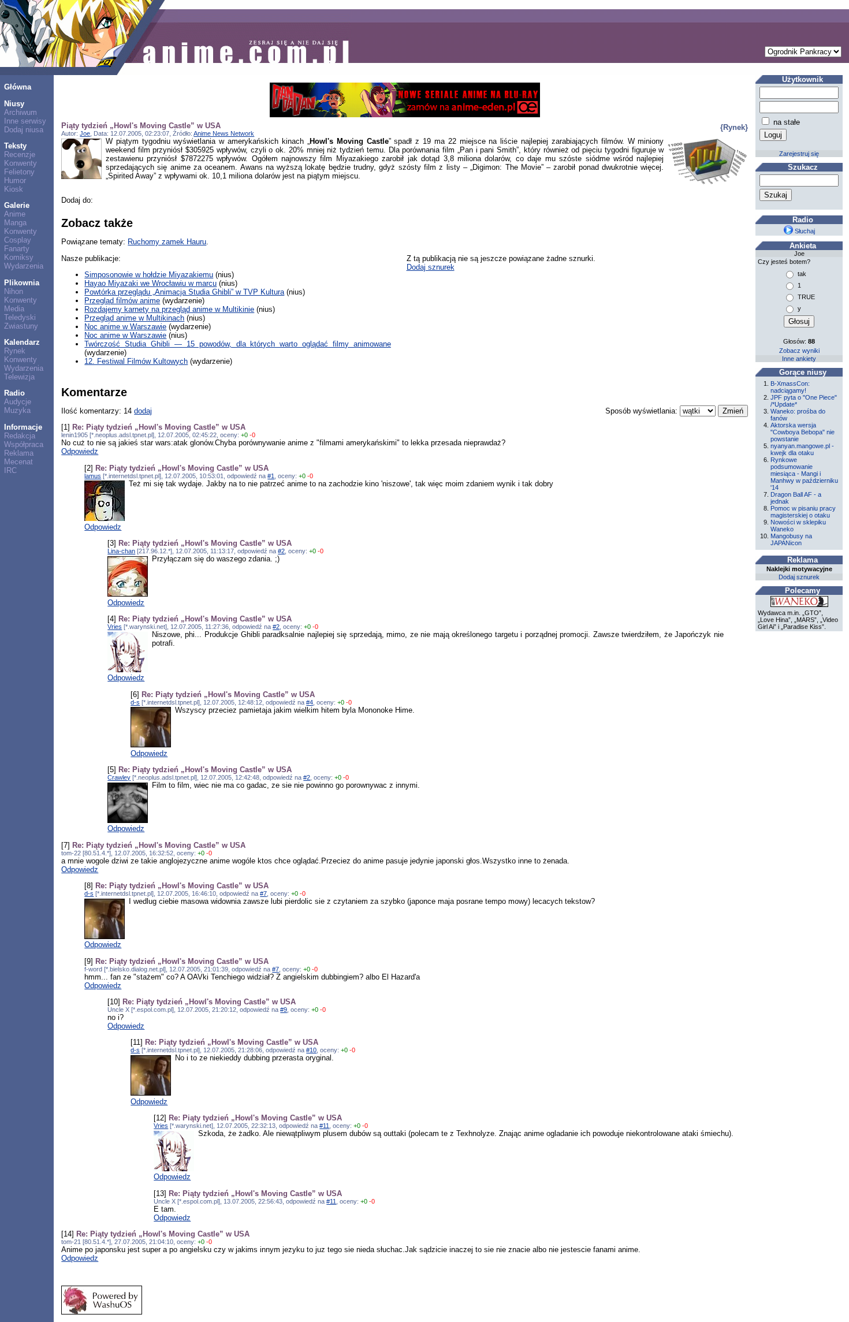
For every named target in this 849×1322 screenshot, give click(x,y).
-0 (252, 434)
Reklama (18, 453)
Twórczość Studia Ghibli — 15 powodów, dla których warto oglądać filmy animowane (237, 344)
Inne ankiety (799, 358)
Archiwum (20, 112)
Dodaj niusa (23, 129)
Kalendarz (22, 342)
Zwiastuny (21, 326)
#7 (263, 893)
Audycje (17, 401)
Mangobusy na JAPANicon (791, 539)
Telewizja (19, 377)
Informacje (23, 427)
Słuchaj (804, 231)
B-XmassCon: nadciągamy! (790, 387)
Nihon (13, 291)
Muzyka (17, 410)
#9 (283, 1009)
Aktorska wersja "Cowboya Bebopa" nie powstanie (802, 432)
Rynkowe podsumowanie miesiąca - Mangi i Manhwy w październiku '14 (804, 473)
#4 (309, 702)
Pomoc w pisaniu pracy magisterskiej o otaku (803, 512)
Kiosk (13, 189)
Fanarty (16, 248)
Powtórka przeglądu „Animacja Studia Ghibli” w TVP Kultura (184, 292)
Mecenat (18, 461)
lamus (92, 475)
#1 (270, 475)
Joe (85, 133)
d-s (135, 702)
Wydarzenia (23, 266)
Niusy (14, 103)
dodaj (143, 411)
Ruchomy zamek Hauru (167, 241)
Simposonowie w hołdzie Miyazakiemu (148, 274)
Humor (15, 180)
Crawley (119, 777)
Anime (14, 214)
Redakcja (19, 435)
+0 (244, 434)
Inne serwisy (25, 121)
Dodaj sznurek (431, 267)
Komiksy (18, 257)
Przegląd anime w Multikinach (134, 318)
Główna (17, 87)
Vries (114, 626)
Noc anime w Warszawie (125, 326)
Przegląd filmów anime (122, 300)
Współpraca (23, 444)
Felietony (19, 171)
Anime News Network (223, 133)
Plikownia (21, 282)
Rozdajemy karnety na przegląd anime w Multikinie (169, 309)
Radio (14, 393)
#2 (281, 551)
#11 (324, 1125)
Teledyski (20, 317)
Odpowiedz (79, 451)
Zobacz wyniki (799, 350)
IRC (10, 470)
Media (14, 308)
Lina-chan (121, 551)
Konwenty (20, 163)
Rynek (14, 351)
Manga (15, 222)
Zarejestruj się (799, 153)
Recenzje (19, 154)
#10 (311, 1050)
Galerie (16, 205)
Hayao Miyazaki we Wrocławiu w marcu (150, 283)
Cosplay (17, 240)
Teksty (15, 145)
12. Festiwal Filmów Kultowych (136, 361)
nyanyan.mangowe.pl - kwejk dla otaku (802, 449)
